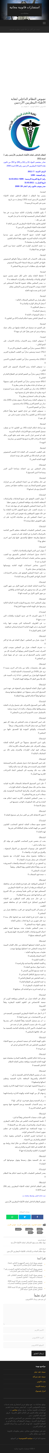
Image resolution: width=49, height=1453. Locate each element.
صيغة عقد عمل (40, 1372)
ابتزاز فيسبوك (40, 1391)
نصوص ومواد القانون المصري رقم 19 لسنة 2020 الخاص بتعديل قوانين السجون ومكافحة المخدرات (25, 1282)
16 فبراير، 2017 (41, 106)
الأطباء (39, 1229)
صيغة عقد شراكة (39, 1377)
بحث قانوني (41, 1381)
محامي (14, 1410)
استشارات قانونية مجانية (25, 7)
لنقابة (30, 1232)
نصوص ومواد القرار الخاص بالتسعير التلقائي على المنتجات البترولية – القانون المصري (24, 1276)
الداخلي (18, 1229)
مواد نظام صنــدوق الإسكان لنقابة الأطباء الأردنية (28, 1241)
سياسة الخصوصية (25, 1438)
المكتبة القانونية (36, 1225)
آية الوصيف (33, 106)
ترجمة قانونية (41, 1386)
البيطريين (28, 1229)
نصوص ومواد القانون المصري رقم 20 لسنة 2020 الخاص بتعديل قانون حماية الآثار (25, 1288)
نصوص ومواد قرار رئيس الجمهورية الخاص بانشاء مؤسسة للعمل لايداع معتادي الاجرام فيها (25, 1264)
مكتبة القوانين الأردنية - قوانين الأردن (19, 1225)
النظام (39, 1232)
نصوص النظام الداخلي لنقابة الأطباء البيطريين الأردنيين (28, 100)
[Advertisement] (24, 68)
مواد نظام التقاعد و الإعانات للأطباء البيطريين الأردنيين (26, 1250)
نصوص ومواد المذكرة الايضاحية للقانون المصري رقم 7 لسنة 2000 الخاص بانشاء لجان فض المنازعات (23, 1270)
